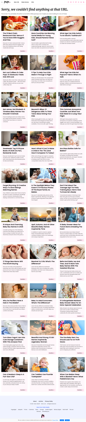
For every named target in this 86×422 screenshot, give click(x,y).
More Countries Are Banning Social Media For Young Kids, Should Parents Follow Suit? (42, 37)
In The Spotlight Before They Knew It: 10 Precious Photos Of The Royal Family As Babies (42, 189)
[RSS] (84, 2)
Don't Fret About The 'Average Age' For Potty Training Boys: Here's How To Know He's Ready (70, 189)
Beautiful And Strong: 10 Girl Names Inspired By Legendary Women (42, 340)
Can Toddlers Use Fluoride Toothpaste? (42, 376)
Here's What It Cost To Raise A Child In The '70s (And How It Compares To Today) (42, 151)
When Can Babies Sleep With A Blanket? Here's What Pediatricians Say (71, 377)
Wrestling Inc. (45, 411)
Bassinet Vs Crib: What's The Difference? (43, 263)
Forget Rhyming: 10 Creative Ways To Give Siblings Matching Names (14, 188)
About (35, 401)
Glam (36, 409)
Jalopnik (20, 409)
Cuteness (31, 409)
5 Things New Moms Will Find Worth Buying (13, 263)
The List (71, 409)
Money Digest (57, 409)
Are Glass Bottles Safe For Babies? (70, 150)
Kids (32, 2)
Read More (22, 51)
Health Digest (48, 409)
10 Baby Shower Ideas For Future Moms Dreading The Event (71, 227)
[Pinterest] (73, 2)
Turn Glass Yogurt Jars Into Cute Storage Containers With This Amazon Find (14, 340)
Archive (41, 401)
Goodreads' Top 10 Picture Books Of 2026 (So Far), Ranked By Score (13, 151)
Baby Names (25, 2)
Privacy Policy (49, 401)
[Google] (81, 2)
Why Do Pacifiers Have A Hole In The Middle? (13, 302)
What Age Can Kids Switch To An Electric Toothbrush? (71, 34)
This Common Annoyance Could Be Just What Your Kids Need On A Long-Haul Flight (70, 113)
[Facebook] (68, 2)
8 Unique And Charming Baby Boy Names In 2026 (13, 226)
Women (39, 411)
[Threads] (79, 2)
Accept (62, 420)
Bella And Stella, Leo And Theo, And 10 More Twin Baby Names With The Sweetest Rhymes (70, 265)
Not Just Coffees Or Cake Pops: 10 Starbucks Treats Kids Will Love (13, 75)
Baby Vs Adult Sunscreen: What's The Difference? (41, 302)
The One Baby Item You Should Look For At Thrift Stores (70, 340)
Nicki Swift (65, 409)
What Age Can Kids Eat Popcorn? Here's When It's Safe (70, 75)
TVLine (25, 409)
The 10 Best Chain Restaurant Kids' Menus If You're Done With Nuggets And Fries (13, 37)
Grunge (42, 409)
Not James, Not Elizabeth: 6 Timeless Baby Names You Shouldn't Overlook (14, 112)
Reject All (67, 420)
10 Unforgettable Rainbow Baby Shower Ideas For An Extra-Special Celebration (70, 303)
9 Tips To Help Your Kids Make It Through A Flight (41, 74)
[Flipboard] (76, 2)
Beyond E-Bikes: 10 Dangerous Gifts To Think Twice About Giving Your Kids (41, 113)
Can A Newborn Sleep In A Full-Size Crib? (13, 376)
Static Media (37, 403)
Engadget (13, 409)
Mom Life (16, 2)
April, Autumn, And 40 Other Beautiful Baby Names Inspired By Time (42, 227)
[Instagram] (71, 2)
